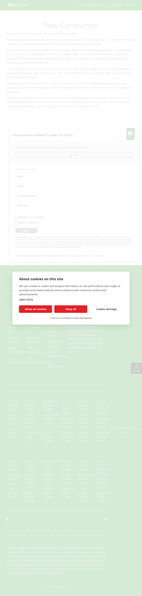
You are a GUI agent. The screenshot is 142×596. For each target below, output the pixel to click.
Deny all (70, 309)
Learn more (26, 299)
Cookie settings (106, 309)
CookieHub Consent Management (76, 318)
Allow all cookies (35, 309)
